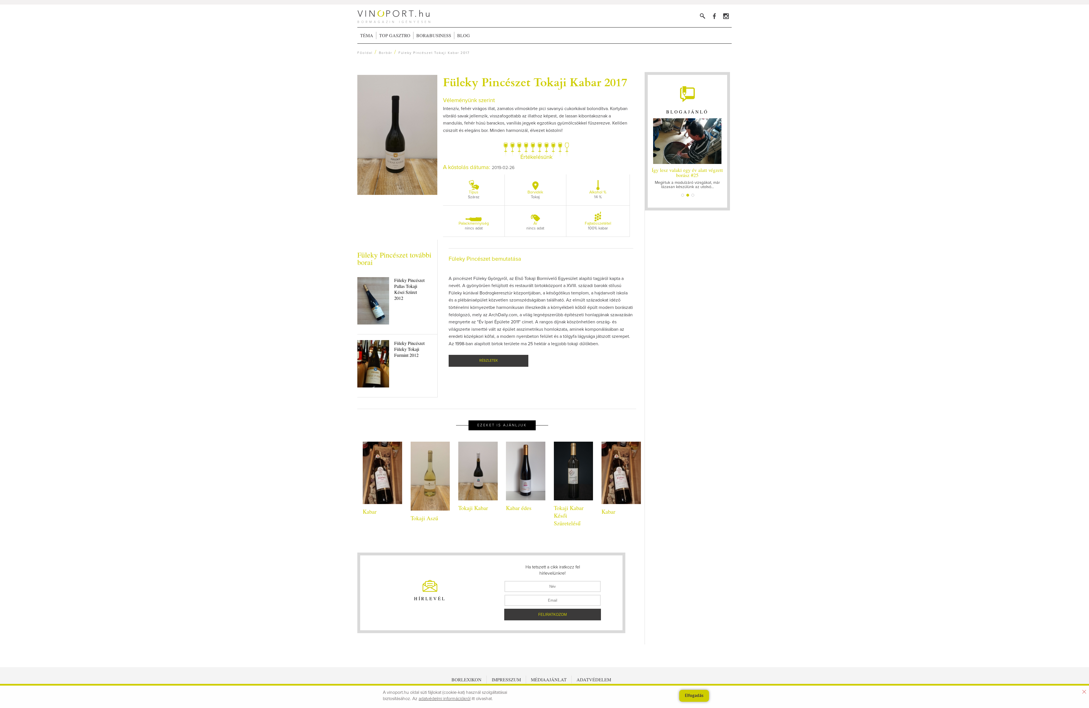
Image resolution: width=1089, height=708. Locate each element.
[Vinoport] (726, 16)
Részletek (488, 361)
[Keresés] (702, 16)
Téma (366, 35)
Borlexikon (466, 679)
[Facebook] (714, 16)
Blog (463, 35)
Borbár (385, 53)
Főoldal (365, 53)
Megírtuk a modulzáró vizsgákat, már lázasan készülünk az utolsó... (687, 178)
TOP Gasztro (394, 35)
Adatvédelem (594, 679)
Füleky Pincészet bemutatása (485, 259)
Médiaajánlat (549, 679)
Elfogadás (694, 696)
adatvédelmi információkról (444, 698)
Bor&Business (433, 35)
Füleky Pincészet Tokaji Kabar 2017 (535, 81)
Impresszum (506, 679)
